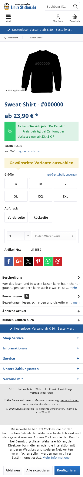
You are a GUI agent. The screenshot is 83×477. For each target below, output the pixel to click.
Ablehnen (13, 470)
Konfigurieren (67, 470)
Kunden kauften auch (18, 320)
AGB (11, 389)
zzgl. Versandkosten (29, 151)
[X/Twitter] (28, 261)
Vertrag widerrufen (41, 392)
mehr (73, 288)
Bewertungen (12, 296)
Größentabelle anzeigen (62, 174)
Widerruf (41, 389)
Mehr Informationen (57, 457)
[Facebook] (8, 261)
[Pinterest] (38, 261)
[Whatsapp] (48, 261)
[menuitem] (74, 18)
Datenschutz (24, 389)
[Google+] (18, 261)
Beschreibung (12, 277)
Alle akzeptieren (38, 470)
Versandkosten (69, 400)
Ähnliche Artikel (14, 311)
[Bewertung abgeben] (41, 110)
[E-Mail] (57, 261)
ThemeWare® (41, 412)
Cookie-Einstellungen (61, 389)
